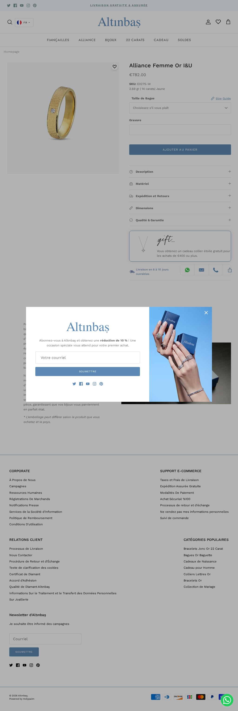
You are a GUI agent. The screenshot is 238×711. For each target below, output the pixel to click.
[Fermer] (206, 313)
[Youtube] (87, 384)
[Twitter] (74, 384)
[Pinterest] (101, 384)
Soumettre (87, 371)
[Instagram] (94, 384)
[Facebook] (81, 384)
